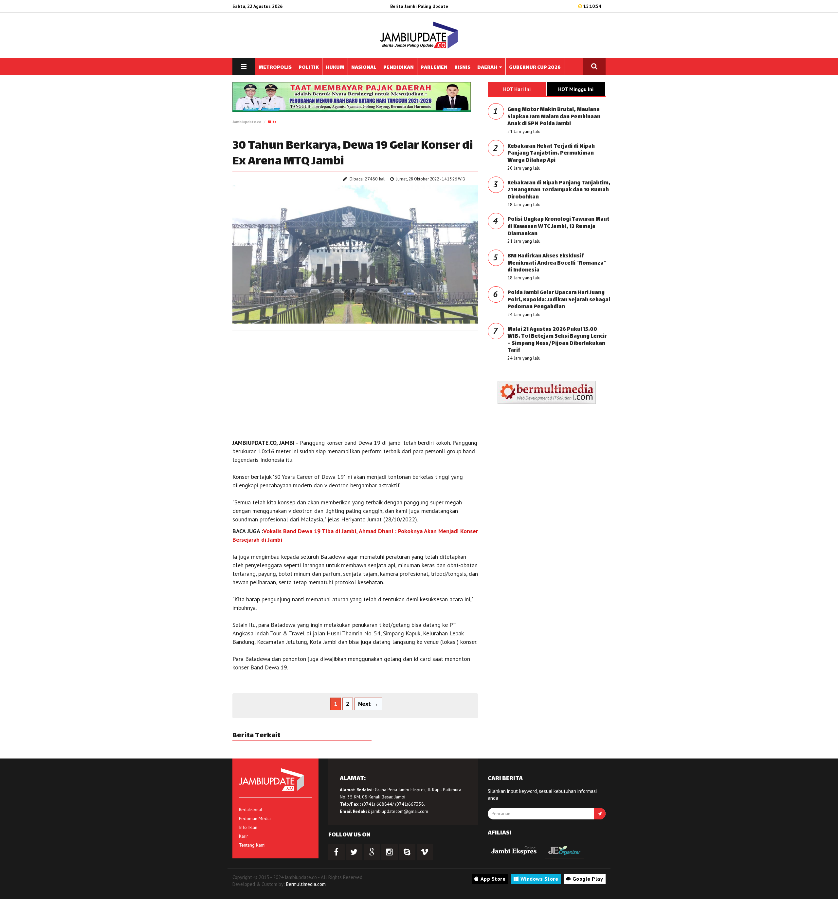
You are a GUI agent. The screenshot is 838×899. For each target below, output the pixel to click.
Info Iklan (248, 827)
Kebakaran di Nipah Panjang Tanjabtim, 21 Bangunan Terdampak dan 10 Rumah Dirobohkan (558, 190)
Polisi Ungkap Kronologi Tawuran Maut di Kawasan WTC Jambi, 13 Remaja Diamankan (558, 226)
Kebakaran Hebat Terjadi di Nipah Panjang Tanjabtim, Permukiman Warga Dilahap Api (551, 153)
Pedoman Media (255, 818)
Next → (368, 703)
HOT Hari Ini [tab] (517, 89)
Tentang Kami (252, 845)
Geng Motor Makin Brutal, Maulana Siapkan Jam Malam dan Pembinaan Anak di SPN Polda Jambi (553, 117)
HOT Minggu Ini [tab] (575, 89)
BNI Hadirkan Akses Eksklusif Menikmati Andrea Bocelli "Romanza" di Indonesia (556, 263)
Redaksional (250, 810)
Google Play (588, 878)
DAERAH (487, 67)
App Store (493, 878)
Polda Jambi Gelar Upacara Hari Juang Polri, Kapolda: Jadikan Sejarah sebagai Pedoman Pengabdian (558, 300)
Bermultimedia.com (306, 884)
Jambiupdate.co (246, 121)
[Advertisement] (355, 383)
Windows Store (539, 878)
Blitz (272, 121)
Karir (243, 836)
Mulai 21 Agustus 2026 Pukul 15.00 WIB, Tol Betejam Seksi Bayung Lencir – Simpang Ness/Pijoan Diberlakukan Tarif (557, 340)
